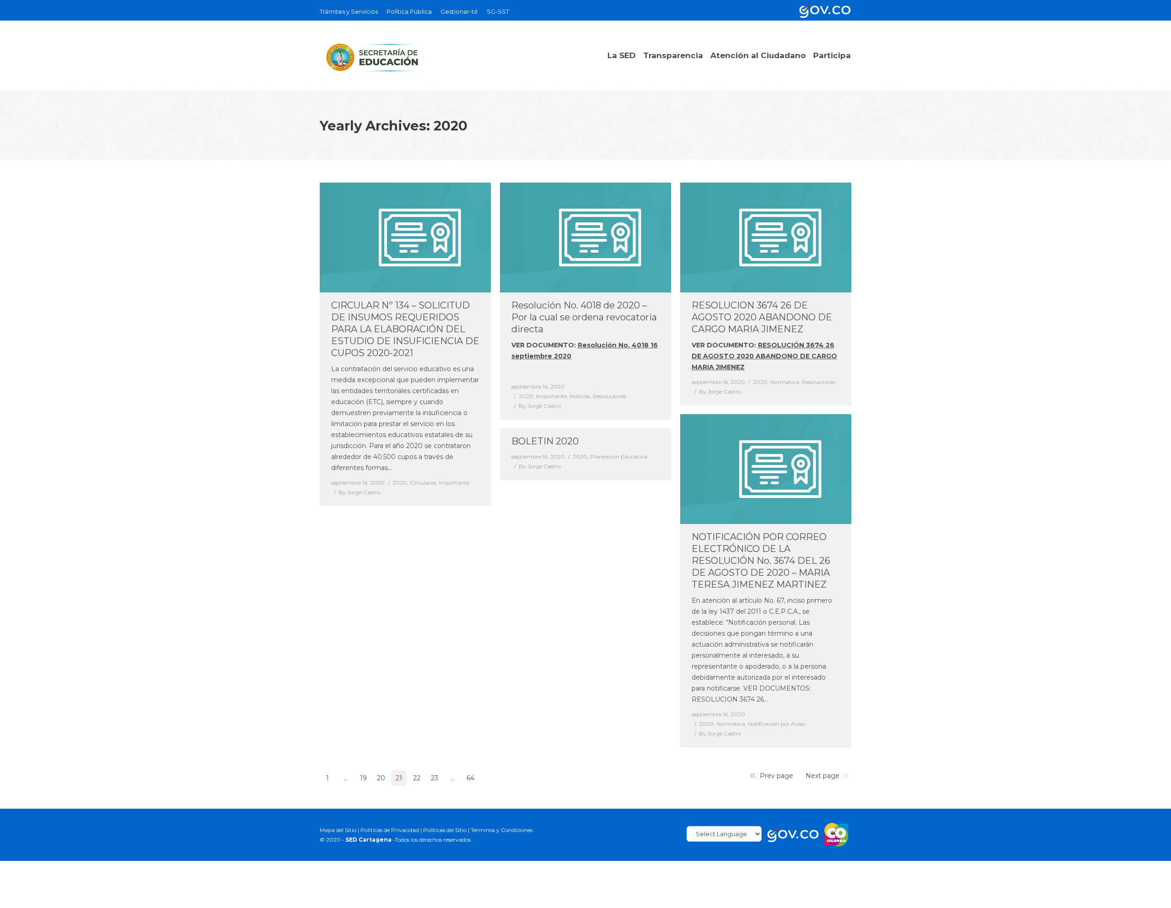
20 (381, 778)
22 (416, 778)
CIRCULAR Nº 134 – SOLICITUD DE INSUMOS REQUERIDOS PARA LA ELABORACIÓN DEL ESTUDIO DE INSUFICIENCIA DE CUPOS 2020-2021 (405, 329)
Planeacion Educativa (618, 456)
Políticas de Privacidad (389, 830)
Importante (454, 482)
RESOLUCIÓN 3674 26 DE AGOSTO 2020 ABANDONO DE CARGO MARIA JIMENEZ (764, 356)
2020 (399, 482)
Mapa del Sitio (338, 830)
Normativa (784, 381)
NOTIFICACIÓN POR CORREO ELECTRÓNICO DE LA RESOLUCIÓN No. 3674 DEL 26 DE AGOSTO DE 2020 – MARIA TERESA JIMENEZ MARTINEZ (761, 560)
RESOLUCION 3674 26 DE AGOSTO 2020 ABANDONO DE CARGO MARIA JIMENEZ (762, 317)
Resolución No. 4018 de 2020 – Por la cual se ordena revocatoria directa (584, 317)
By (359, 492)
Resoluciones (609, 396)
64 (470, 778)
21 (399, 778)
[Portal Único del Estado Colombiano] (823, 10)
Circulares (423, 482)
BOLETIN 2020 (545, 441)
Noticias (579, 396)
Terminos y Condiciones (501, 830)
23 (434, 778)
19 (363, 778)
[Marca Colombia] (836, 834)
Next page (822, 776)
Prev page (776, 776)
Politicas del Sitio (445, 830)
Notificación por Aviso (776, 723)
